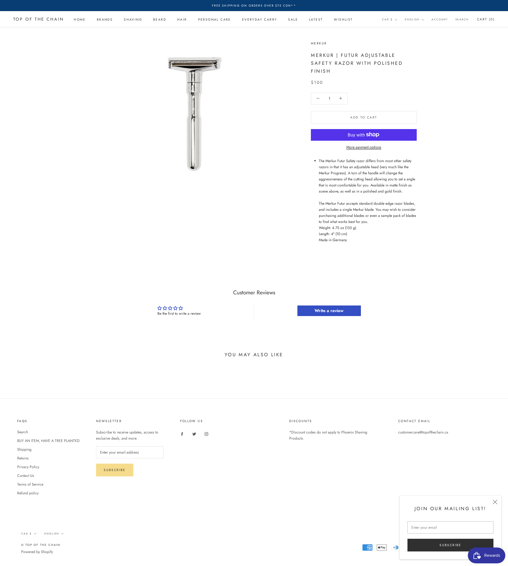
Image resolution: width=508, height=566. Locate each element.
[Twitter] (194, 434)
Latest (316, 19)
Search (462, 20)
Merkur (319, 43)
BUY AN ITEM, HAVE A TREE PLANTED (48, 440)
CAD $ (387, 20)
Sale (293, 19)
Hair (182, 19)
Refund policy (28, 493)
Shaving (133, 19)
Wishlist (343, 19)
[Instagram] (206, 434)
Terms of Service (30, 484)
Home (80, 19)
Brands (105, 19)
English (412, 20)
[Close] (495, 502)
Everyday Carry (259, 19)
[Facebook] (182, 434)
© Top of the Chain (41, 545)
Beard (159, 19)
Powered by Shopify (37, 551)
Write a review (329, 311)
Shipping (24, 449)
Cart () (486, 19)
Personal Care (214, 19)
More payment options (363, 146)
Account (440, 20)
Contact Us (25, 475)
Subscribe (450, 545)
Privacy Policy (28, 466)
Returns (23, 458)
